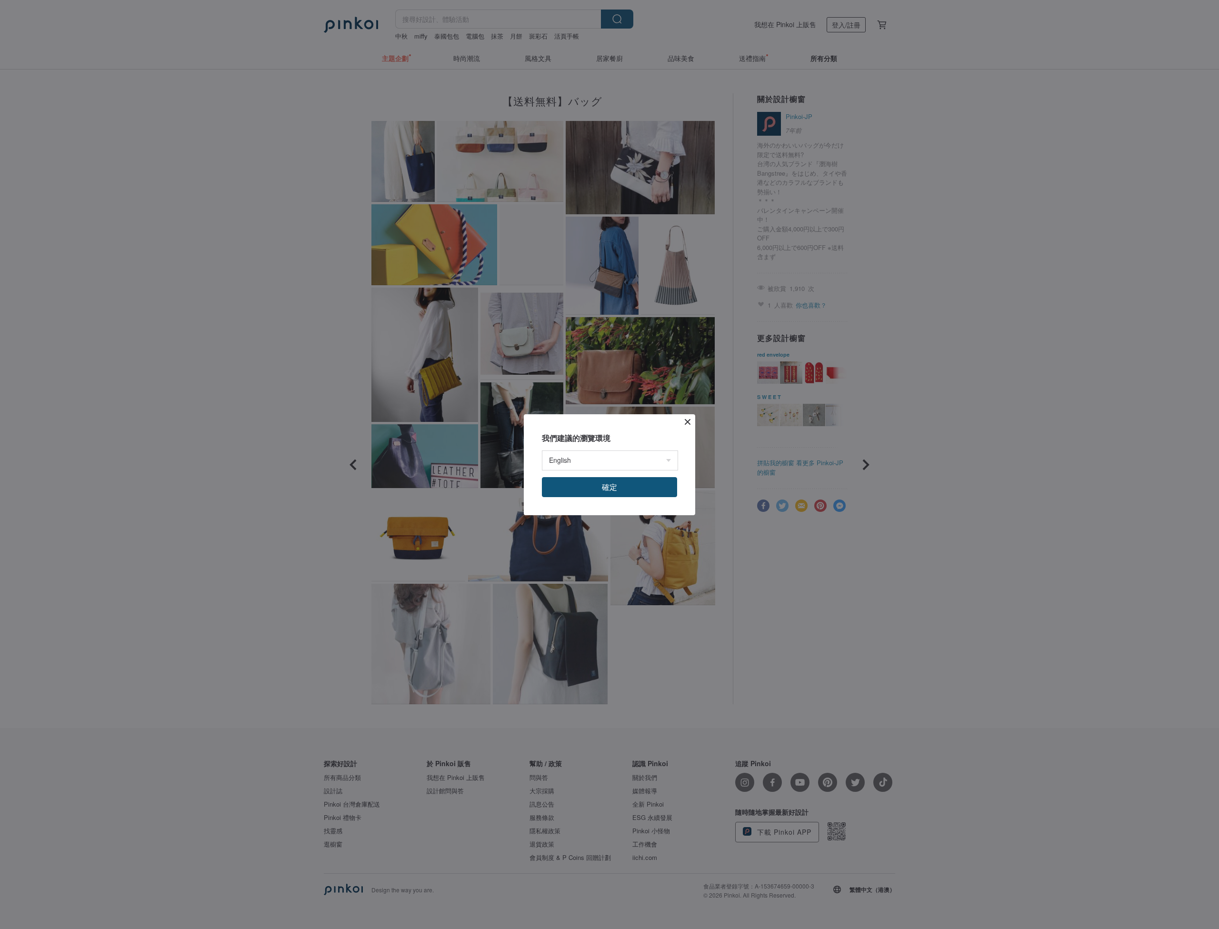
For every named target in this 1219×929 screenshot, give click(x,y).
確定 (609, 486)
